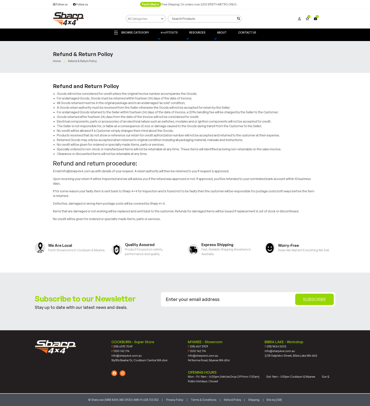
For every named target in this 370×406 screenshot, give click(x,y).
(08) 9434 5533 (275, 346)
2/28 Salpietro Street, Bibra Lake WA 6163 (291, 355)
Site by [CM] (274, 399)
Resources (197, 32)
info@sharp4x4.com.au (126, 355)
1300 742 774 (120, 351)
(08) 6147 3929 (198, 346)
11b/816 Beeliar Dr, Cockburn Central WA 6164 (139, 360)
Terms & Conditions (203, 399)
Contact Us (247, 32)
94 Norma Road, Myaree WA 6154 (209, 360)
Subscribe (314, 299)
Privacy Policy (174, 399)
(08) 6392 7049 (121, 346)
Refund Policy (232, 399)
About (222, 32)
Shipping (253, 399)
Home (57, 61)
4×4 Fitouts (169, 32)
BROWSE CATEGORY (135, 32)
